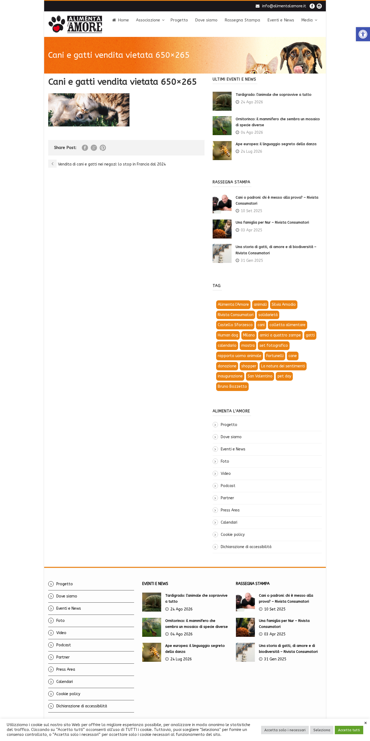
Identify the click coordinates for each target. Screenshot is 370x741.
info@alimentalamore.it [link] (284, 6)
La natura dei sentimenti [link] (283, 366)
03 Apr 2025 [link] (251, 230)
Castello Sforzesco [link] (235, 325)
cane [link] (292, 356)
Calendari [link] (229, 522)
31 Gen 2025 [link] (252, 260)
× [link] (365, 723)
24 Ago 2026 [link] (252, 102)
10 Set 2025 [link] (251, 211)
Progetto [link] (179, 20)
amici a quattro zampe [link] (280, 335)
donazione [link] (227, 366)
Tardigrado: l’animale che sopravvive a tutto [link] (273, 95)
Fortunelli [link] (275, 356)
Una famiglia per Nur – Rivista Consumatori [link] (272, 222)
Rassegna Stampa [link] (242, 20)
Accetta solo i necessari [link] (285, 730)
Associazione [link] (148, 20)
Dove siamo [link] (206, 20)
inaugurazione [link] (230, 376)
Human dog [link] (228, 335)
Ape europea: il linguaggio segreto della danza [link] (276, 144)
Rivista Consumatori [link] (236, 315)
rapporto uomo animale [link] (239, 356)
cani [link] (261, 325)
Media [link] (307, 20)
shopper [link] (248, 366)
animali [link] (260, 304)
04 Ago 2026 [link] (252, 132)
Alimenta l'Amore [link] (233, 304)
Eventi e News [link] (280, 20)
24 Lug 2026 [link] (251, 151)
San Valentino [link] (260, 376)
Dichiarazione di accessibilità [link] (246, 547)
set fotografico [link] (273, 345)
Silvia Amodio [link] (284, 304)
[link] (363, 34)
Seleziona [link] (321, 730)
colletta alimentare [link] (288, 325)
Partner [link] (227, 498)
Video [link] (226, 473)
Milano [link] (249, 335)
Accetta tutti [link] (349, 730)
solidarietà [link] (268, 315)
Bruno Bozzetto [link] (232, 386)
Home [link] (123, 20)
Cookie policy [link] (233, 534)
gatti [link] (310, 335)
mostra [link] (248, 345)
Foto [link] (225, 461)
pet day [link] (284, 376)
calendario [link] (227, 345)
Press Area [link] (230, 510)
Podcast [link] (228, 486)
